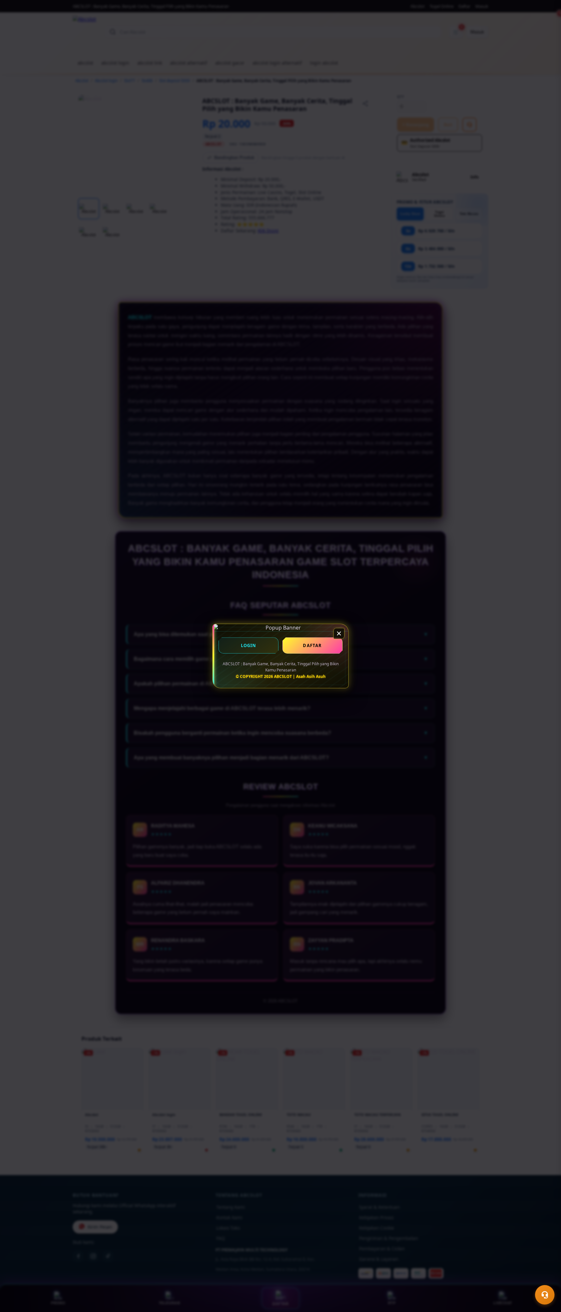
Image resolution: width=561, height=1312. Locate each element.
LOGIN (248, 645)
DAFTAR (312, 645)
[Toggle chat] (545, 1295)
